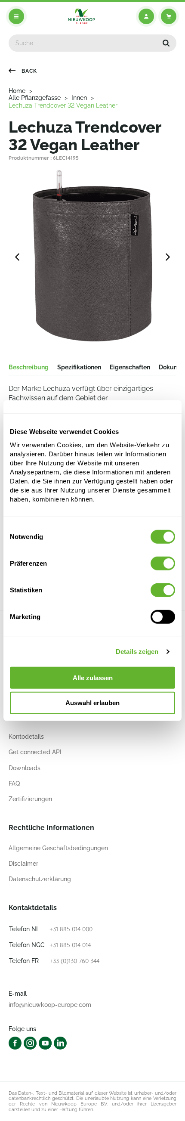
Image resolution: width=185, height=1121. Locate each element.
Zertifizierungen (30, 799)
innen (79, 97)
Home (17, 90)
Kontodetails (26, 736)
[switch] (163, 563)
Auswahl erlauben (92, 702)
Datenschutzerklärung (40, 879)
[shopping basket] (168, 16)
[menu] (16, 16)
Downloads (24, 768)
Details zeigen (137, 651)
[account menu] (146, 16)
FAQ (14, 783)
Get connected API (35, 752)
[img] (82, 16)
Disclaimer (23, 863)
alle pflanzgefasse (35, 97)
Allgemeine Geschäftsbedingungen (58, 848)
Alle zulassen (93, 677)
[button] (166, 43)
